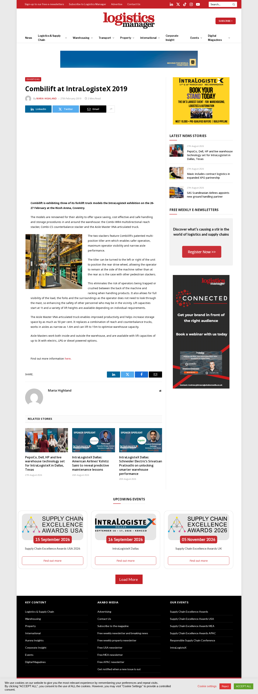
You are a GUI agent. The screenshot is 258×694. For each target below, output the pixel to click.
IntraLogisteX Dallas (125, 548)
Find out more (52, 560)
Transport (105, 37)
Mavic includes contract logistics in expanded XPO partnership (208, 175)
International (148, 37)
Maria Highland (46, 98)
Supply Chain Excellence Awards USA (192, 618)
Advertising (104, 611)
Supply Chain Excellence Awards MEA (192, 626)
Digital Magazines (215, 37)
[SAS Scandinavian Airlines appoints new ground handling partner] (176, 192)
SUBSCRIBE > (226, 21)
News (28, 37)
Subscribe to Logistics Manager (87, 4)
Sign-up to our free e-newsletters (44, 4)
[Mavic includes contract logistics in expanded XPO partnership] (176, 173)
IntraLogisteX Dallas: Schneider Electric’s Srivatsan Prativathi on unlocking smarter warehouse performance (140, 465)
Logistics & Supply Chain (49, 37)
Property (125, 37)
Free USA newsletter (109, 647)
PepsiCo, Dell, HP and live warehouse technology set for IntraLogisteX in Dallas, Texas (45, 463)
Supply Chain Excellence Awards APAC (193, 633)
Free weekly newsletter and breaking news (122, 633)
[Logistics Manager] (129, 21)
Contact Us (133, 4)
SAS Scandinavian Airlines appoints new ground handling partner (208, 194)
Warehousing (81, 37)
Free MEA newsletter (110, 654)
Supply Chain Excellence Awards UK (198, 548)
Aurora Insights (34, 640)
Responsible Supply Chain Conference (192, 640)
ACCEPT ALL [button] (243, 686)
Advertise (116, 4)
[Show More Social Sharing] (111, 109)
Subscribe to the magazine (113, 626)
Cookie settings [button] (207, 686)
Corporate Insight (172, 37)
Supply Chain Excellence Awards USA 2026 (52, 548)
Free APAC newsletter (110, 662)
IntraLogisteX (178, 647)
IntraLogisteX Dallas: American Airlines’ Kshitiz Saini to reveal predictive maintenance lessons (90, 463)
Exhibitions (33, 79)
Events (194, 37)
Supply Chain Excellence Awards (189, 611)
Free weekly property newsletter (116, 640)
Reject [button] (225, 686)
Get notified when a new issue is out (119, 669)
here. (67, 358)
